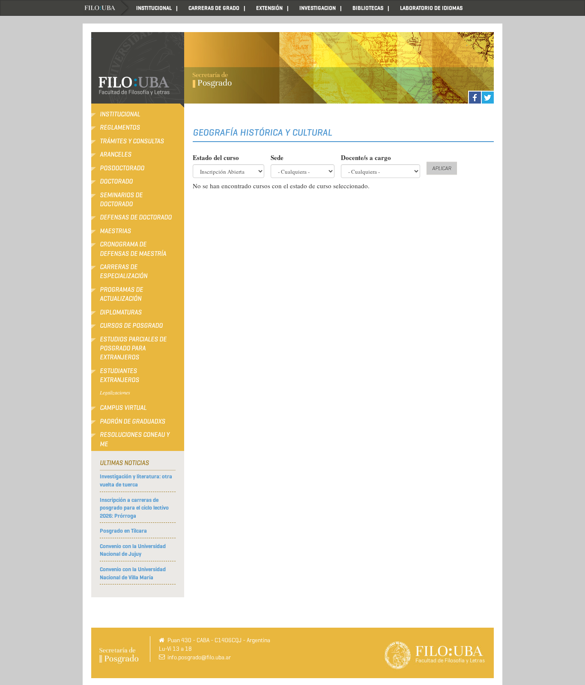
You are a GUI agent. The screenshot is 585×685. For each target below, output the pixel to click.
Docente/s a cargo (366, 157)
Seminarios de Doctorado (121, 199)
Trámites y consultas (132, 141)
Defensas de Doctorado (136, 217)
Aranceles (115, 154)
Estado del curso (216, 157)
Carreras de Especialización (123, 271)
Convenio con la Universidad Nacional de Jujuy (133, 550)
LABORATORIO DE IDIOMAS (431, 8)
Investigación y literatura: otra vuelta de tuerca (136, 480)
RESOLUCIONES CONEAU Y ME (135, 439)
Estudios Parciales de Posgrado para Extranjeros (133, 348)
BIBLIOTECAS (367, 8)
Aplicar (441, 168)
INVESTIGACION (317, 8)
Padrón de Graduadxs (132, 421)
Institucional (120, 114)
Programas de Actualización (121, 294)
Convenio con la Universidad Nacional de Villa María (133, 573)
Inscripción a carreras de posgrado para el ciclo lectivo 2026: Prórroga (134, 507)
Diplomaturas (121, 312)
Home (106, 7)
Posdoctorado (122, 168)
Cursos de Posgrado (131, 325)
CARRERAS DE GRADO (213, 8)
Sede (277, 157)
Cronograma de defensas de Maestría (133, 248)
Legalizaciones (115, 392)
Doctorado (116, 181)
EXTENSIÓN (269, 8)
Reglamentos (120, 127)
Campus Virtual (123, 408)
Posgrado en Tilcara (123, 530)
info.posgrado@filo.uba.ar (199, 657)
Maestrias (115, 231)
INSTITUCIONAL (154, 8)
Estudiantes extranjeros (119, 375)
